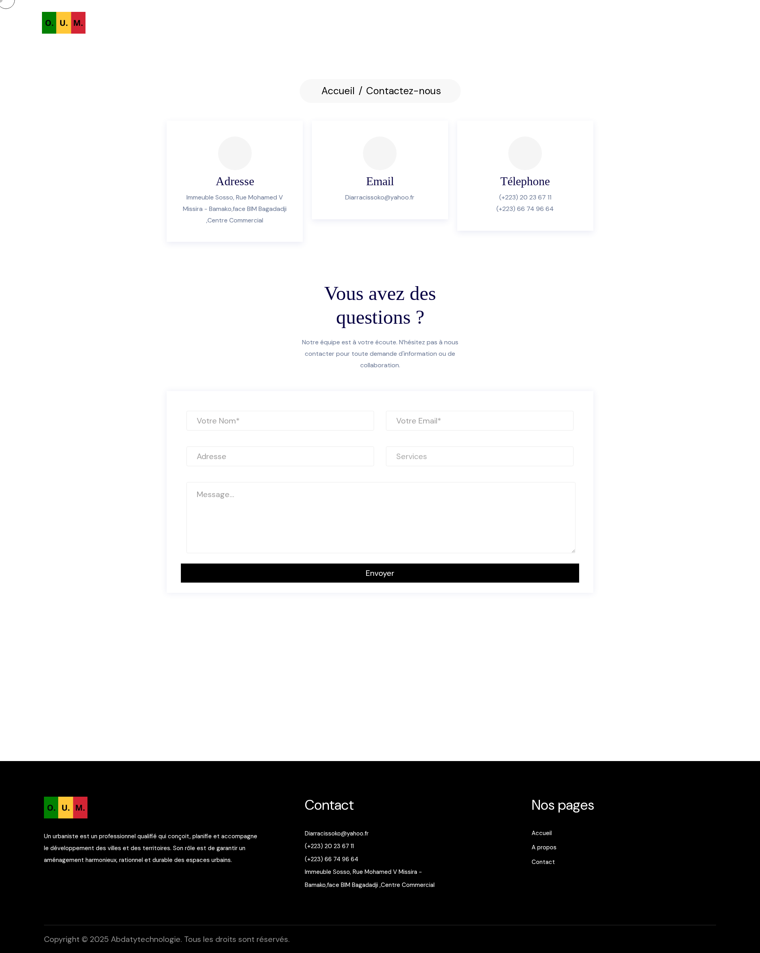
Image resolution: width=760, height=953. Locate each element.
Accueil (485, 23)
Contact (581, 23)
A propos (532, 23)
